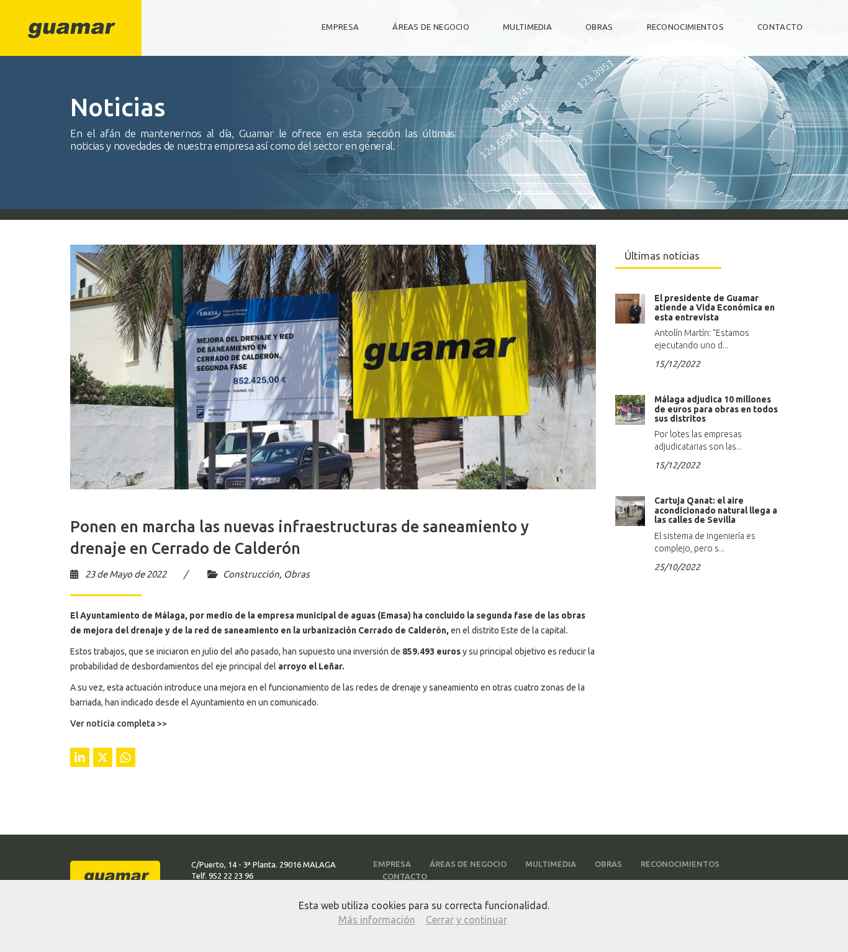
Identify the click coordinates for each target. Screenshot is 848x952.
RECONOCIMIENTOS (685, 27)
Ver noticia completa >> (118, 723)
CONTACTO (780, 27)
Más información (376, 919)
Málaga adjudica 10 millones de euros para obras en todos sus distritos (716, 409)
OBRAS (599, 27)
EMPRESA (340, 27)
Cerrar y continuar (466, 919)
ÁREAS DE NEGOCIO (430, 27)
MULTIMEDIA (527, 27)
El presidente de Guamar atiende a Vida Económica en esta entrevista (714, 307)
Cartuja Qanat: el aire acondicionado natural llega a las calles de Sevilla (715, 510)
